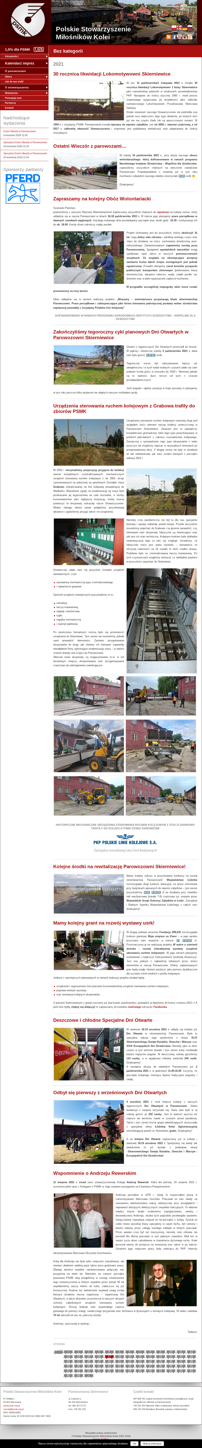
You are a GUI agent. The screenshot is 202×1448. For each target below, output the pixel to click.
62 (170, 1370)
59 (140, 1370)
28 (88, 1361)
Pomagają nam (13, 98)
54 (88, 1370)
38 (191, 1361)
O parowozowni (15, 71)
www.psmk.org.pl (11, 1405)
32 (129, 1361)
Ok (134, 1443)
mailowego (134, 1006)
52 (68, 1370)
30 (109, 1361)
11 (181, 1351)
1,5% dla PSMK (17, 49)
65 (68, 1375)
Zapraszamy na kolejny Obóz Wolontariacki (102, 198)
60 (150, 1370)
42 (99, 1365)
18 (119, 1356)
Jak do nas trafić (14, 81)
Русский (190, 27)
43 (109, 1365)
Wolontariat (11, 93)
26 (68, 1361)
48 (160, 1365)
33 (140, 1361)
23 (170, 1356)
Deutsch (184, 27)
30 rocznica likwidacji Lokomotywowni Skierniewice (111, 74)
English (179, 27)
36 (170, 1361)
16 (99, 1356)
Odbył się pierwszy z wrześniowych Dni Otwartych (110, 1092)
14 (78, 1356)
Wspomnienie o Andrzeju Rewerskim (94, 1173)
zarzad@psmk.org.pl (13, 1409)
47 (150, 1365)
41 (88, 1365)
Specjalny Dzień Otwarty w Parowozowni (25, 142)
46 (140, 1365)
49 (170, 1365)
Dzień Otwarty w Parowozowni (19, 131)
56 (109, 1370)
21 (150, 1356)
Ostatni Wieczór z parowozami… (89, 146)
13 (68, 1356)
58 (129, 1370)
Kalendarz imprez (19, 63)
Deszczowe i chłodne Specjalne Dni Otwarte (102, 1020)
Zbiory (8, 76)
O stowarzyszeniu (17, 87)
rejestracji (163, 212)
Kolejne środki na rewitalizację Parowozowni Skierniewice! (119, 866)
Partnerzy (10, 103)
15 (88, 1356)
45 (129, 1365)
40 (78, 1365)
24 (181, 1356)
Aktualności (11, 56)
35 (160, 1361)
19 (129, 1356)
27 (78, 1361)
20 (140, 1356)
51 (191, 1365)
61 (160, 1370)
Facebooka (160, 1006)
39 (68, 1365)
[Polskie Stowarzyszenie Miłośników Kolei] (28, 20)
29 (99, 1361)
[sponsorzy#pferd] (23, 203)
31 (119, 1361)
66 (78, 1375)
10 (170, 1351)
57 (119, 1370)
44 (119, 1365)
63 (181, 1370)
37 (181, 1361)
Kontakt (9, 107)
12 (191, 1351)
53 (78, 1370)
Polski (174, 27)
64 (191, 1370)
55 (99, 1370)
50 (181, 1365)
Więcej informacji (152, 1443)
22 (160, 1356)
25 (191, 1356)
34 (150, 1361)
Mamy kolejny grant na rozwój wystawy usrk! (103, 923)
